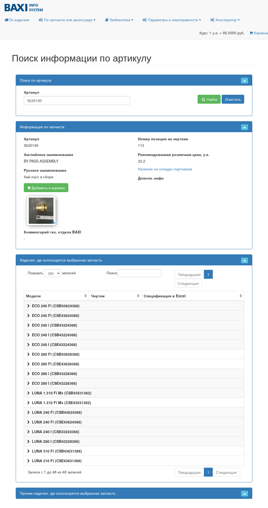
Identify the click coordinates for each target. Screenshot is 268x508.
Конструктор (226, 19)
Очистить (233, 99)
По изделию (19, 19)
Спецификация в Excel (165, 295)
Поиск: (112, 272)
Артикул (31, 92)
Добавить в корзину (48, 187)
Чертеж (98, 295)
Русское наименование (45, 170)
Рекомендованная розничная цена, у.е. (173, 154)
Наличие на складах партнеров (165, 168)
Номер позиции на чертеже (163, 138)
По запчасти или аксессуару (68, 19)
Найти (211, 99)
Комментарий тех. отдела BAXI (52, 232)
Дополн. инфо (151, 178)
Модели (33, 295)
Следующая (188, 283)
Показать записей (52, 272)
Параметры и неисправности (173, 19)
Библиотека (120, 19)
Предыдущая (189, 274)
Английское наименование (48, 154)
